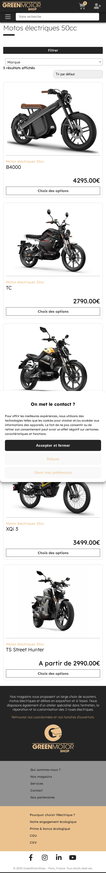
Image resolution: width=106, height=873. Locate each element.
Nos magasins (41, 776)
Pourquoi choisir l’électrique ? (52, 815)
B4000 (13, 167)
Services (36, 783)
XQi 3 (12, 529)
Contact (36, 790)
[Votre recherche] (57, 16)
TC (9, 288)
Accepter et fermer (53, 445)
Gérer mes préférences (53, 472)
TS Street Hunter (25, 649)
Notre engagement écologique (53, 822)
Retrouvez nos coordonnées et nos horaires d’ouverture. (53, 717)
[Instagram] (45, 858)
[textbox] (54, 62)
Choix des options (53, 191)
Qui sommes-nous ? (45, 770)
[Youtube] (73, 858)
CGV (33, 842)
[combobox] (54, 61)
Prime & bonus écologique (50, 829)
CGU (33, 835)
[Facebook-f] (31, 858)
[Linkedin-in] (59, 858)
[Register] (98, 6)
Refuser (53, 459)
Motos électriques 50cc (25, 161)
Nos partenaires (42, 797)
